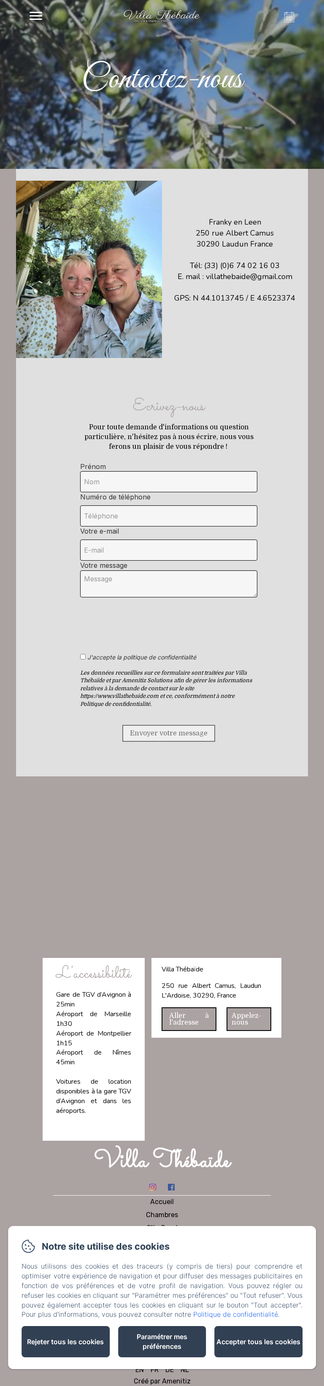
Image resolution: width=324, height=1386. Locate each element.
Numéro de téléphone (115, 497)
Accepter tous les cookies (258, 1341)
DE (169, 1370)
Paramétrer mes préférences (162, 1341)
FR (155, 1370)
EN (139, 1370)
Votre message (103, 565)
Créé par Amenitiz (162, 1381)
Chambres (162, 1215)
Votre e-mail (99, 531)
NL (185, 1370)
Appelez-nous (246, 1019)
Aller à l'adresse (189, 1019)
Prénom (93, 466)
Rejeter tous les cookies (65, 1341)
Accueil (162, 1202)
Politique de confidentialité (235, 1314)
